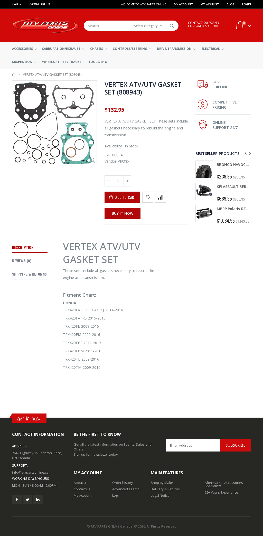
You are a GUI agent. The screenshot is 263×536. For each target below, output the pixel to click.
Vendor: (111, 161)
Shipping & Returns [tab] (29, 274)
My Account (183, 4)
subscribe (235, 445)
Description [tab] (22, 247)
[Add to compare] (160, 197)
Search (172, 26)
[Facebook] (17, 499)
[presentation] (245, 153)
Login (246, 4)
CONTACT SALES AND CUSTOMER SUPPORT (203, 24)
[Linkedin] (38, 499)
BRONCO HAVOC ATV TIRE (240, 164)
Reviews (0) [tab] (21, 260)
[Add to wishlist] (147, 197)
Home (14, 74)
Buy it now (122, 213)
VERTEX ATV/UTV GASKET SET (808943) (143, 88)
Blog (230, 4)
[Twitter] (27, 499)
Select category (146, 25)
